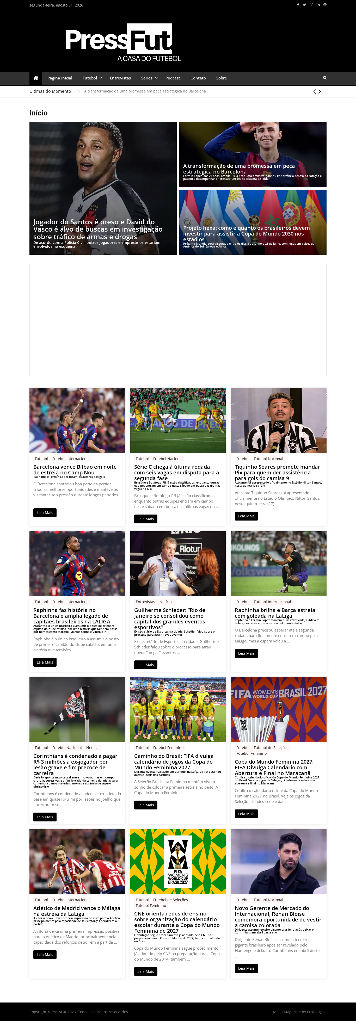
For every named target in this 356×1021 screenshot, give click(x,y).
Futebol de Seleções (271, 747)
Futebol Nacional (168, 458)
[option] (205, 91)
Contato (198, 78)
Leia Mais (45, 512)
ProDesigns (317, 1011)
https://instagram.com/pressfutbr (311, 5)
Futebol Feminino (168, 747)
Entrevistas (120, 78)
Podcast (172, 78)
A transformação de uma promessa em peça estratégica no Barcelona (145, 91)
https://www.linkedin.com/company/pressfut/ (318, 5)
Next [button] (319, 91)
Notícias (166, 601)
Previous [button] (314, 91)
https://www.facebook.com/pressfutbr (298, 5)
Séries (146, 78)
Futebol (90, 78)
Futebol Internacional (71, 458)
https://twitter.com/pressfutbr (304, 5)
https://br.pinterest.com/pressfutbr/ (325, 5)
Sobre (221, 78)
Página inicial (59, 78)
